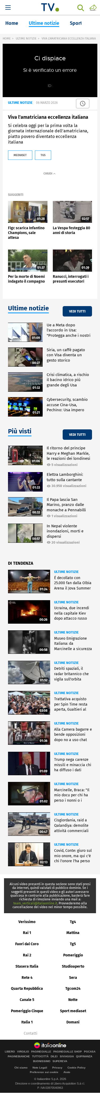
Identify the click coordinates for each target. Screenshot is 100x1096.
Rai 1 (27, 933)
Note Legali (40, 1067)
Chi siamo (20, 1067)
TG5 (43, 155)
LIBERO (10, 1051)
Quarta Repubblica (27, 988)
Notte (73, 1000)
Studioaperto (73, 966)
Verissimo (26, 922)
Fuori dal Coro (27, 944)
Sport (76, 23)
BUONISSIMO (41, 1061)
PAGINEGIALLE (41, 1051)
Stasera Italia (26, 966)
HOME (7, 38)
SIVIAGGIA (67, 1056)
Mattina (72, 933)
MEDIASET (20, 155)
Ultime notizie (44, 23)
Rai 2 (27, 955)
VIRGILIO (23, 1051)
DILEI (54, 1056)
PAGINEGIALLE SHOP (67, 1051)
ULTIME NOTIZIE (26, 38)
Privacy (57, 1067)
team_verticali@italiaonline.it (35, 903)
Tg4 (73, 922)
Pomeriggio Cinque (27, 1011)
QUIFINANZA (84, 1056)
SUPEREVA (60, 1061)
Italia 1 (27, 1022)
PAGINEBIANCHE (19, 1056)
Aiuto (66, 1072)
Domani (72, 1022)
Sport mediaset (73, 1011)
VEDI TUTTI (77, 311)
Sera (73, 977)
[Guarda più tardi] (82, 103)
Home (11, 23)
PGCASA (89, 1051)
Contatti (30, 1033)
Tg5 (73, 944)
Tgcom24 (73, 988)
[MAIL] (93, 7)
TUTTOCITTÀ (40, 1056)
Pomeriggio (73, 955)
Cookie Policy (76, 1067)
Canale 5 (27, 1000)
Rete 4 (27, 977)
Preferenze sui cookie (44, 1072)
